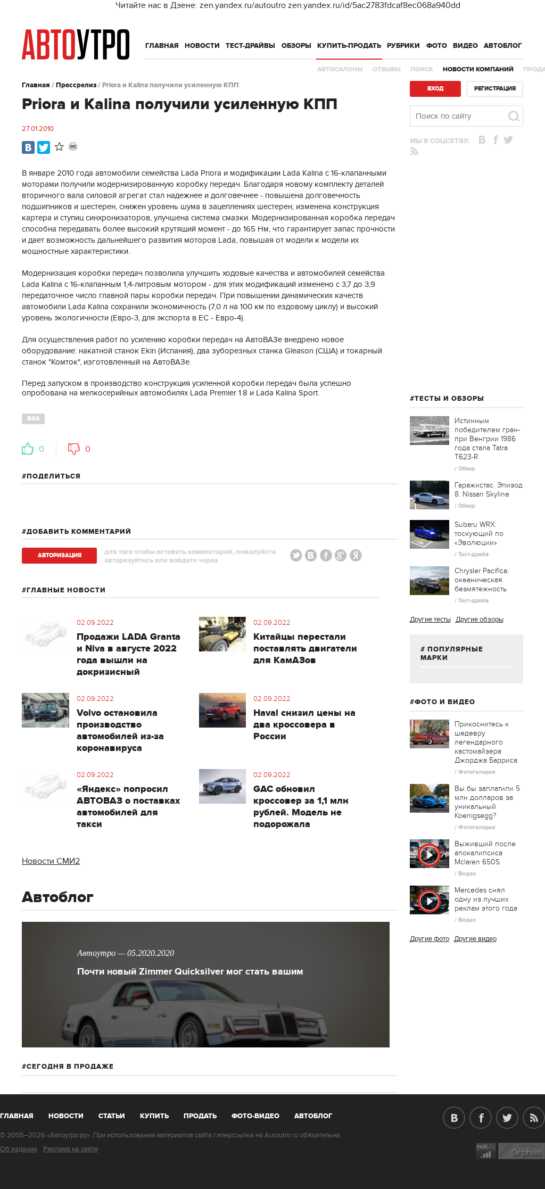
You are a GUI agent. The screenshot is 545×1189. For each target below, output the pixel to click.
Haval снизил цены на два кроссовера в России (304, 724)
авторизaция (59, 555)
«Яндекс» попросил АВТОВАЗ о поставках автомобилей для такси (128, 806)
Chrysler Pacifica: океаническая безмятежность (482, 579)
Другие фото (429, 939)
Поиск (421, 69)
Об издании (18, 1149)
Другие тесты (430, 619)
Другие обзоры (479, 619)
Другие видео (475, 939)
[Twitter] (43, 147)
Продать (200, 1116)
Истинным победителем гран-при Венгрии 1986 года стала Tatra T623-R (487, 438)
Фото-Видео (255, 1116)
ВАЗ (33, 419)
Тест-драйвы (250, 46)
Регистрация (495, 88)
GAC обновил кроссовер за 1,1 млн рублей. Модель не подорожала (301, 806)
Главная (162, 46)
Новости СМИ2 (51, 861)
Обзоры (296, 46)
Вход (435, 88)
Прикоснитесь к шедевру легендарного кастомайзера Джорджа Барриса (486, 742)
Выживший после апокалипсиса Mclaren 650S (485, 852)
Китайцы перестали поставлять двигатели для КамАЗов (305, 648)
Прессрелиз (76, 85)
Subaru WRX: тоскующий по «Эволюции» (479, 533)
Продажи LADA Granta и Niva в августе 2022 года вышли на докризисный (128, 654)
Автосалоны (340, 69)
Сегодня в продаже (70, 1066)
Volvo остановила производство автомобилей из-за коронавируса (120, 730)
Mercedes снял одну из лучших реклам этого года (486, 899)
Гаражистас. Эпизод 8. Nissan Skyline (489, 490)
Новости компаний (478, 69)
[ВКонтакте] (28, 147)
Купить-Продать (349, 46)
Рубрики (403, 46)
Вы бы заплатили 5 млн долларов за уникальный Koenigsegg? (487, 802)
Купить (154, 1116)
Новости (202, 46)
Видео (465, 46)
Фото (436, 46)
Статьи (111, 1116)
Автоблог (503, 46)
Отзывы (387, 69)
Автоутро (22, 1114)
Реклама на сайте (70, 1149)
